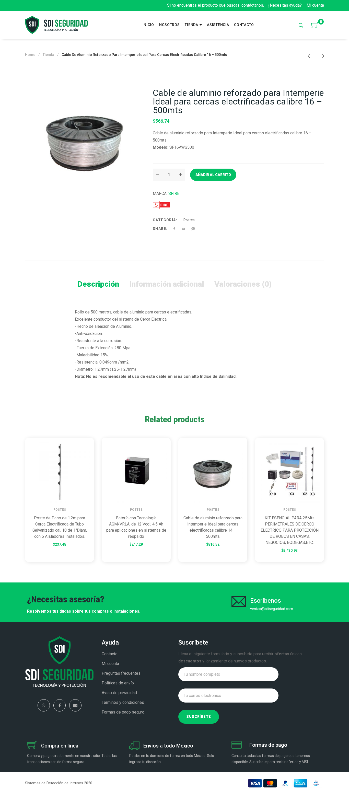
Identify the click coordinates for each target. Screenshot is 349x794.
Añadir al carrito (213, 175)
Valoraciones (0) (243, 283)
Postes (189, 220)
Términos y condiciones (123, 702)
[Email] (75, 705)
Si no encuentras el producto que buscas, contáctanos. (215, 5)
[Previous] (310, 56)
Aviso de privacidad (119, 692)
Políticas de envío (118, 683)
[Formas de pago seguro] (236, 746)
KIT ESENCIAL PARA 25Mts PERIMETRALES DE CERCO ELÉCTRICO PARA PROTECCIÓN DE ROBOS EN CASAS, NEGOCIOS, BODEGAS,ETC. (290, 530)
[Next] (321, 56)
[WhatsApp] (44, 705)
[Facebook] (59, 705)
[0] (315, 26)
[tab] (98, 284)
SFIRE (173, 193)
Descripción (98, 283)
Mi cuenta (315, 5)
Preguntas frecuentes (121, 673)
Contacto (110, 653)
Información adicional (166, 283)
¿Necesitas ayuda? (285, 5)
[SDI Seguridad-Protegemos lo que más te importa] (56, 24)
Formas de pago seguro (123, 712)
